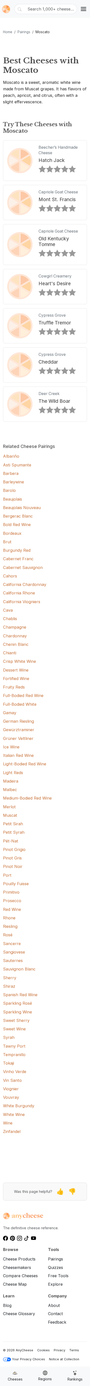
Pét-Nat (10, 840)
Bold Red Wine (17, 524)
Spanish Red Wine (20, 994)
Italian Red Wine (18, 755)
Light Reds (13, 772)
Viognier (11, 1088)
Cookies (43, 1350)
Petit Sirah (13, 823)
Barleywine (13, 481)
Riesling (10, 926)
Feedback (57, 1322)
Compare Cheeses (20, 1275)
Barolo (9, 490)
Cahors (10, 575)
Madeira (10, 781)
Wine (7, 1122)
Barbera (10, 473)
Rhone (9, 917)
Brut (7, 541)
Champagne (14, 627)
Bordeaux (12, 533)
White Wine (14, 1114)
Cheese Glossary (19, 1313)
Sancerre (12, 943)
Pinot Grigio (14, 849)
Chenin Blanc (15, 644)
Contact (55, 1313)
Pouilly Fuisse (16, 883)
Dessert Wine (15, 670)
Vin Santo (12, 1080)
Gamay (9, 712)
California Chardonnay (24, 584)
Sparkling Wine (17, 1011)
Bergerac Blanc (18, 516)
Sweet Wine (14, 1028)
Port (7, 875)
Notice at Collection (64, 1359)
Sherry (9, 977)
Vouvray (11, 1097)
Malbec (10, 789)
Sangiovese (14, 952)
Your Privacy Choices (28, 1359)
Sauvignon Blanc (19, 969)
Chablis (10, 618)
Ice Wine (11, 746)
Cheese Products (19, 1258)
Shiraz (9, 986)
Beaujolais (12, 499)
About (54, 1305)
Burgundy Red (16, 550)
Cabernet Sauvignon (23, 567)
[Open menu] (83, 9)
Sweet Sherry (16, 1020)
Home (7, 32)
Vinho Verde (14, 1071)
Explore (55, 1284)
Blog (7, 1305)
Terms (74, 1350)
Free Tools (58, 1275)
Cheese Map (15, 1284)
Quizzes (55, 1267)
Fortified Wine (16, 678)
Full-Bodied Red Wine (23, 695)
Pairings (24, 32)
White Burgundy (18, 1105)
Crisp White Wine (19, 661)
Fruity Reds (14, 687)
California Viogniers (21, 601)
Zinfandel (11, 1131)
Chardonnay (15, 635)
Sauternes (13, 960)
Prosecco (12, 900)
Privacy (59, 1350)
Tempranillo (14, 1054)
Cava (8, 610)
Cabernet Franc (18, 558)
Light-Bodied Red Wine (24, 763)
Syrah (8, 1037)
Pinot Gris (12, 857)
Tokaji (8, 1063)
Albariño (11, 456)
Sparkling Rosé (17, 1003)
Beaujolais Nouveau (22, 507)
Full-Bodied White (19, 704)
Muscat (10, 815)
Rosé (7, 934)
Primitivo (11, 892)
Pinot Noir (12, 866)
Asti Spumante (17, 464)
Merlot (9, 806)
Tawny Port (14, 1046)
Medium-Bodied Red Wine (27, 798)
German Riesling (18, 721)
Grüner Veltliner (18, 738)
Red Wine (12, 909)
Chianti (9, 652)
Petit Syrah (13, 832)
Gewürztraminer (18, 729)
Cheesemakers (17, 1267)
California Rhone (19, 592)
